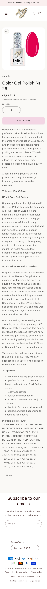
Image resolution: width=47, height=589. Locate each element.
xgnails (15, 568)
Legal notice (35, 581)
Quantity (6, 104)
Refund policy (22, 572)
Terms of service (17, 576)
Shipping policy (33, 576)
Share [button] (9, 475)
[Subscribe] (38, 523)
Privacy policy (36, 572)
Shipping (16, 99)
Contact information (18, 581)
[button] (6, 13)
